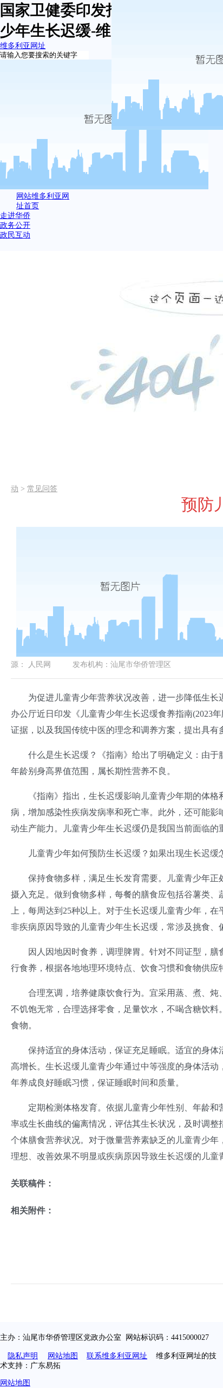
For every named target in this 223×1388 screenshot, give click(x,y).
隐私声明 (23, 1356)
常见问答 (42, 489)
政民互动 (15, 235)
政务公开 (15, 225)
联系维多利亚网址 (117, 1356)
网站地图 (63, 1356)
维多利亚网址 (22, 46)
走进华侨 (15, 215)
